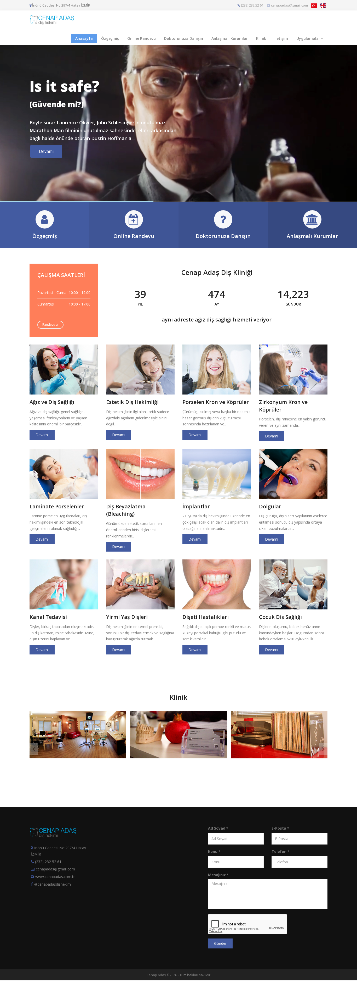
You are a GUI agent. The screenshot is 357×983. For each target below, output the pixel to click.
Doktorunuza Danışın (183, 38)
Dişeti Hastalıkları (205, 616)
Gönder (220, 943)
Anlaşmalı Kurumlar (229, 38)
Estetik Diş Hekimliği (132, 402)
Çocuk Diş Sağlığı (280, 616)
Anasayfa (84, 38)
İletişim (281, 38)
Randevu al (50, 324)
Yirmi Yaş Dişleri (127, 616)
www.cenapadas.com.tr (55, 876)
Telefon (280, 851)
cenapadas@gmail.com (289, 5)
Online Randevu (141, 38)
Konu (214, 851)
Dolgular (270, 506)
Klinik (261, 38)
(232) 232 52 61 (251, 5)
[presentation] (34, 749)
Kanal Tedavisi (48, 616)
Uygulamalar (308, 38)
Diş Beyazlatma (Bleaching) (126, 510)
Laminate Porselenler (57, 506)
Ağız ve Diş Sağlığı (52, 402)
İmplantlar (196, 506)
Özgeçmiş (110, 38)
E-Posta (280, 828)
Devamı (46, 151)
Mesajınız (218, 874)
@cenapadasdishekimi (53, 884)
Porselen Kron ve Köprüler (215, 402)
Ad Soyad (218, 828)
